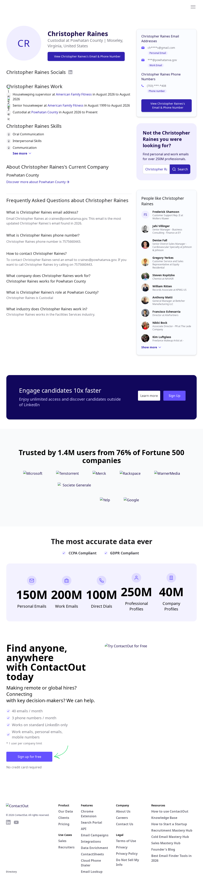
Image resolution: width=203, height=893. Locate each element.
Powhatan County (44, 112)
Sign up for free (29, 757)
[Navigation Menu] (193, 7)
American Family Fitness (74, 94)
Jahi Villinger (161, 226)
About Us (123, 811)
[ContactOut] (25, 6)
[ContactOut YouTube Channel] (16, 844)
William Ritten (162, 286)
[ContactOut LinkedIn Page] (8, 844)
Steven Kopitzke (163, 275)
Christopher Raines (78, 33)
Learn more (149, 395)
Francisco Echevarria (166, 311)
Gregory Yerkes (162, 258)
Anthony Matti (162, 297)
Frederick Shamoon (165, 212)
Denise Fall (159, 240)
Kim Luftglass (161, 337)
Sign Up (174, 395)
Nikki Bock (159, 323)
